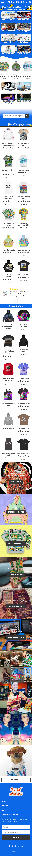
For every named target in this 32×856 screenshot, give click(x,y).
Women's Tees (8, 50)
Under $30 (8, 39)
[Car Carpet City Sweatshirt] (8, 214)
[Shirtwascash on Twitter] (22, 846)
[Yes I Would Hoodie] (23, 340)
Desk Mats (24, 50)
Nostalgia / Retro (24, 99)
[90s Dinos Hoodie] (23, 240)
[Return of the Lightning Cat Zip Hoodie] (8, 315)
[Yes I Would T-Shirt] (23, 444)
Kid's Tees (24, 39)
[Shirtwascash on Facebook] (12, 846)
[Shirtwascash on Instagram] (16, 846)
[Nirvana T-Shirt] (23, 265)
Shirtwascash (18, 852)
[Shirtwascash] (16, 2)
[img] (18, 289)
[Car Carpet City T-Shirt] (8, 160)
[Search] (26, 2)
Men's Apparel (24, 16)
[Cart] (30, 2)
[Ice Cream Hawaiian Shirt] (23, 214)
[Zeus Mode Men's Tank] (8, 394)
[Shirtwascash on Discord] (9, 846)
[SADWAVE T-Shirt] (23, 369)
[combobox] (16, 116)
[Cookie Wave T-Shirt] (23, 134)
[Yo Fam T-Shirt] (23, 419)
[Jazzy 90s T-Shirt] (23, 160)
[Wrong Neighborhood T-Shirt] (8, 340)
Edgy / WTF (24, 86)
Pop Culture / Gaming (8, 99)
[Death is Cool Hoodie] (8, 265)
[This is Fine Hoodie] (8, 240)
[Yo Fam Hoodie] (8, 419)
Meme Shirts (8, 86)
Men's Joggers (24, 27)
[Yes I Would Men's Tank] (8, 444)
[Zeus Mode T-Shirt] (23, 394)
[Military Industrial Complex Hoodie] (8, 134)
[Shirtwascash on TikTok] (19, 846)
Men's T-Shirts (8, 16)
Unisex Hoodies (8, 27)
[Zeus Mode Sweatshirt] (23, 315)
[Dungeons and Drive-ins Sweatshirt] (8, 369)
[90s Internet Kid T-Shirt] (23, 187)
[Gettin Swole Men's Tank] (8, 187)
